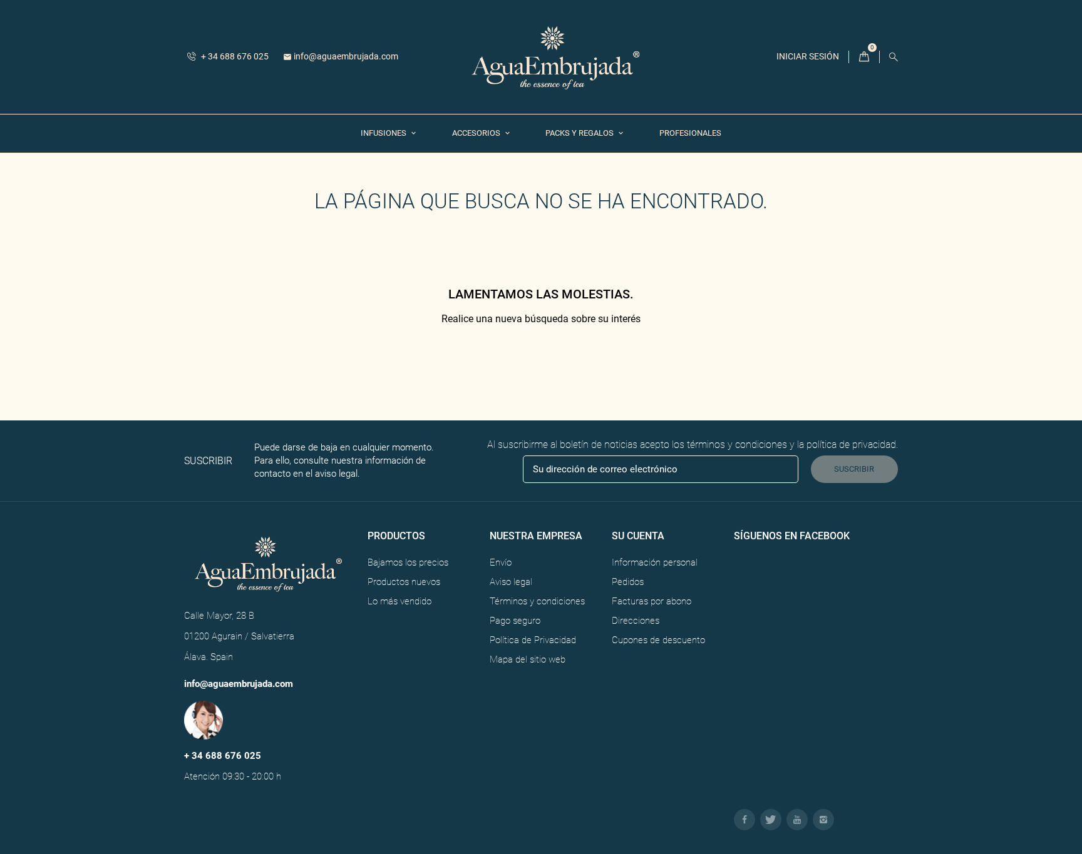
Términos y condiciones (537, 601)
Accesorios (477, 133)
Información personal (655, 562)
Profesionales (690, 133)
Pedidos (628, 581)
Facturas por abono (651, 601)
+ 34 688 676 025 (234, 56)
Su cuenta (638, 536)
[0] (864, 57)
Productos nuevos (404, 581)
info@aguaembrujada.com (340, 56)
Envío (501, 562)
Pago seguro (515, 620)
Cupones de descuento (658, 640)
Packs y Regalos (580, 133)
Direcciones (635, 620)
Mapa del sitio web (527, 659)
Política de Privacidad (533, 640)
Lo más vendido (399, 601)
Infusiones (384, 133)
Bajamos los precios (408, 562)
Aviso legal (511, 581)
